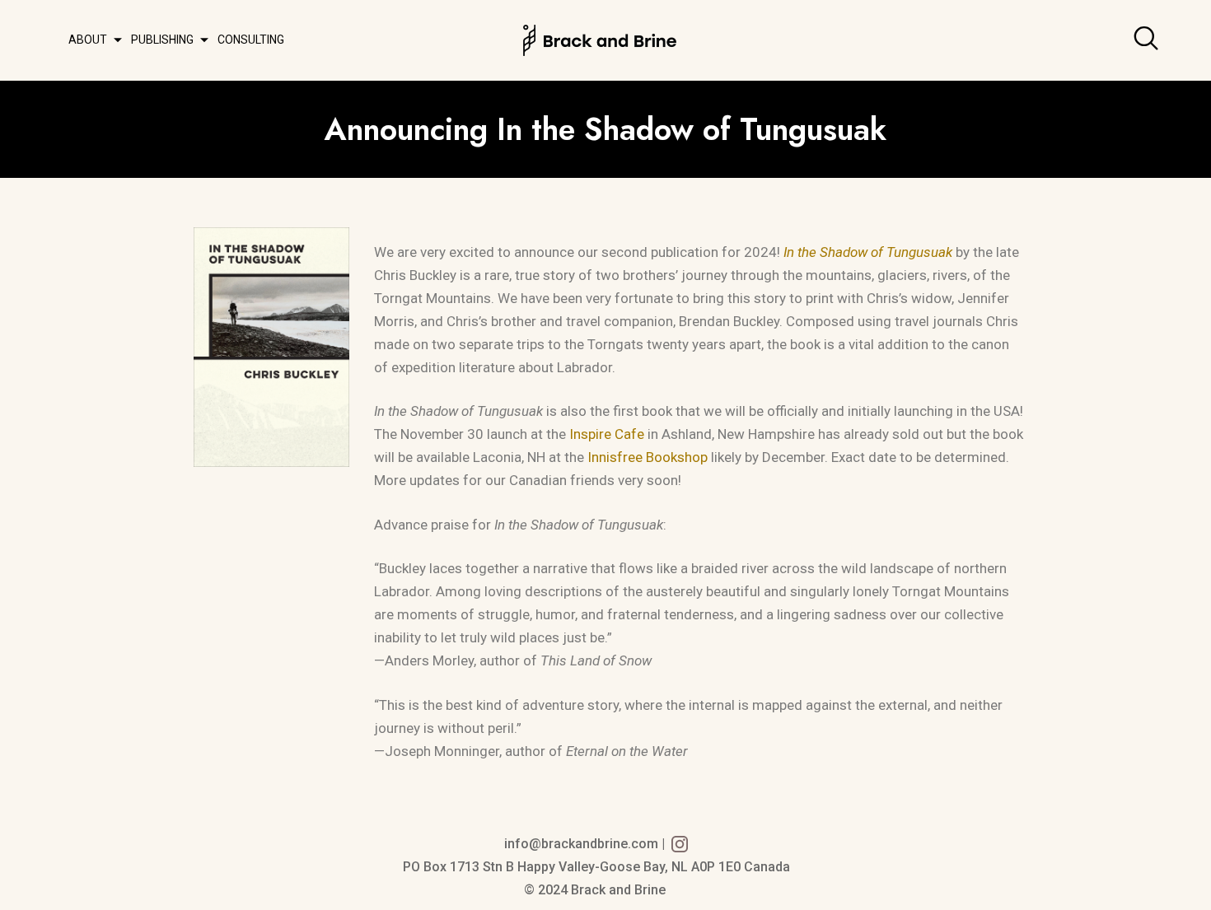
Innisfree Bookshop (647, 457)
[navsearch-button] (1150, 40)
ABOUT (87, 39)
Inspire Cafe (606, 434)
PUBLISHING (162, 39)
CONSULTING (250, 39)
